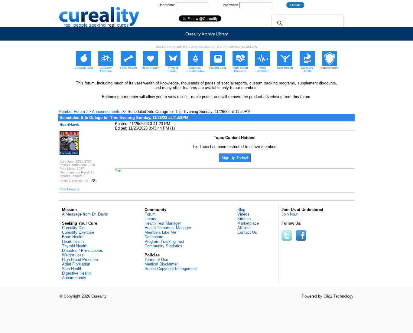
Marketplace (248, 223)
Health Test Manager (163, 223)
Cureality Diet (74, 228)
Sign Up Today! (234, 158)
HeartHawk (69, 125)
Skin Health (72, 268)
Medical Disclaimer (161, 264)
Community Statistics (163, 246)
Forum (150, 214)
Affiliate (244, 228)
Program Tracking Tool (164, 241)
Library (150, 218)
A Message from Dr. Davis (85, 214)
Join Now (289, 214)
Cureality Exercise (78, 232)
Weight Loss (73, 255)
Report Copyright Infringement (171, 268)
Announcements (106, 111)
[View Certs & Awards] (94, 181)
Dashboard (154, 237)
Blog (241, 209)
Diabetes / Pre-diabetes (82, 250)
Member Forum (71, 111)
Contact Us (247, 232)
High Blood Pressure (80, 259)
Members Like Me (160, 232)
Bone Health (72, 237)
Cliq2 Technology (338, 296)
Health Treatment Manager (168, 228)
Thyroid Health (74, 246)
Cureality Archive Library (206, 34)
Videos (243, 214)
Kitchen (244, 218)
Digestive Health (76, 273)
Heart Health (73, 241)
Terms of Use (156, 259)
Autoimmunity (74, 277)
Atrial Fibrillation (76, 264)
